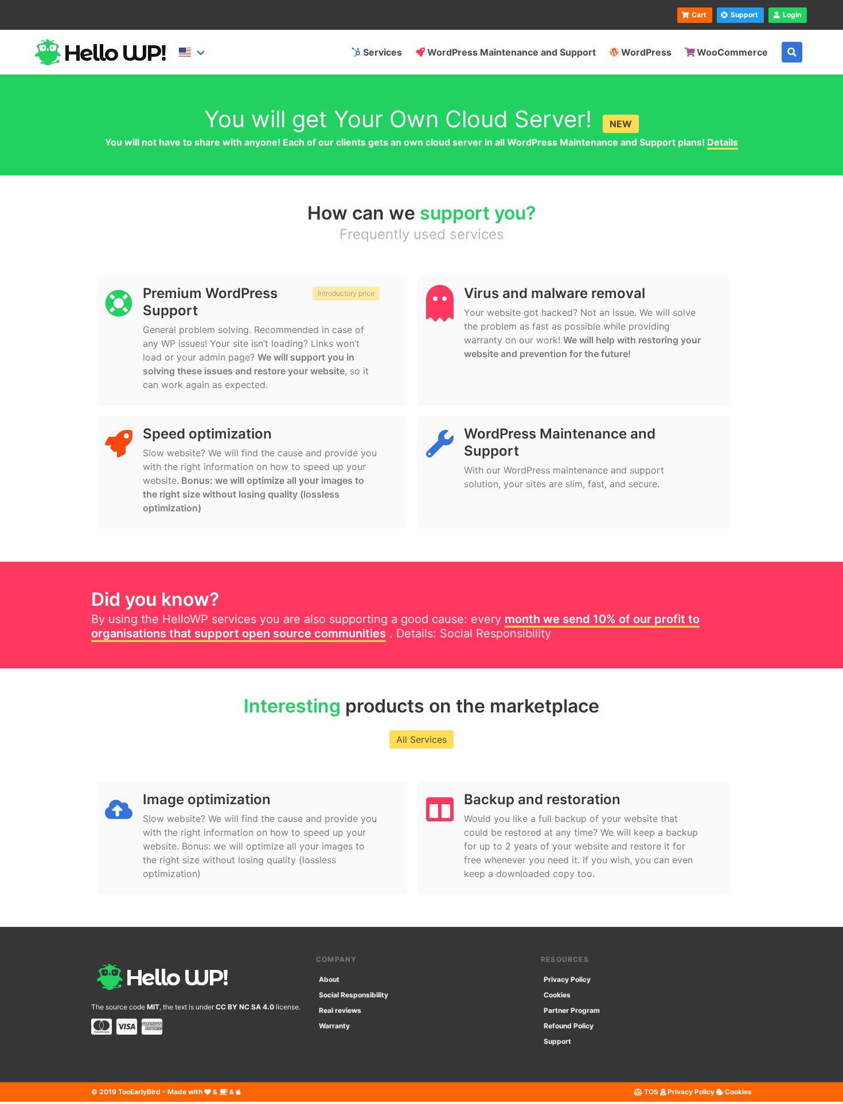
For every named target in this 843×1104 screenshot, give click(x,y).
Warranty (334, 1025)
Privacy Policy (567, 979)
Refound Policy (569, 1025)
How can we (421, 213)
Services (382, 52)
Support (557, 1041)
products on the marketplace (421, 706)
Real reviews (340, 1010)
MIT (153, 1007)
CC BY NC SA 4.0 (245, 1007)
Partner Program (572, 1010)
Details (722, 142)
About (329, 979)
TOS (650, 1091)
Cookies (557, 995)
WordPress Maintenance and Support (511, 52)
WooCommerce (732, 52)
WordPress (646, 52)
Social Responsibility (495, 633)
